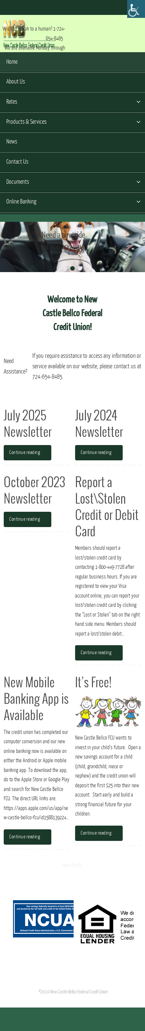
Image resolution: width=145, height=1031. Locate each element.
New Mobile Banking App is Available (36, 699)
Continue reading (24, 452)
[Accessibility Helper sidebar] (136, 9)
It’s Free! (93, 683)
